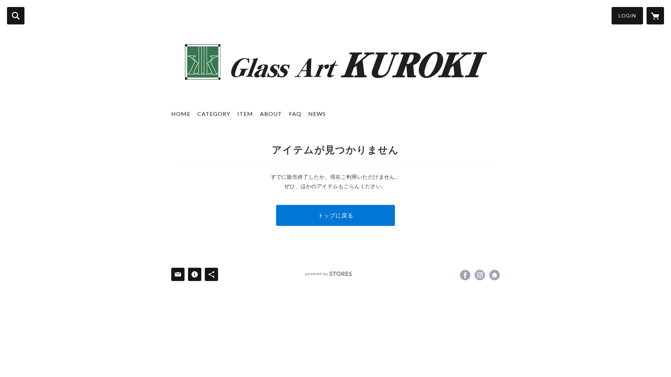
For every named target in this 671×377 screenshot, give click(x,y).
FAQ (295, 113)
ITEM (245, 113)
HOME (180, 113)
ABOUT (271, 113)
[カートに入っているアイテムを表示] (655, 15)
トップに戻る (335, 215)
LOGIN (627, 16)
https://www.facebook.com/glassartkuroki (465, 275)
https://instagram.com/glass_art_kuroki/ (480, 275)
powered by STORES (329, 273)
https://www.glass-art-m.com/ (494, 275)
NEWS (317, 113)
